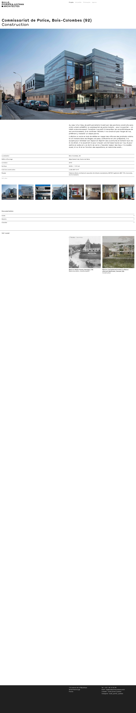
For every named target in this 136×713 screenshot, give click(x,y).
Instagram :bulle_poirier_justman (112, 693)
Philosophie (86, 2)
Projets (71, 2)
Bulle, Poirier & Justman (11, 0)
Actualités (78, 2)
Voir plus (4, 178)
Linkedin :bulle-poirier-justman (111, 691)
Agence (94, 2)
